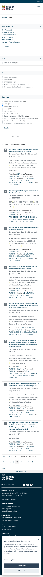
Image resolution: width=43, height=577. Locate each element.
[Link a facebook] (24, 485)
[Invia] (18, 136)
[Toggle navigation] (38, 7)
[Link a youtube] (31, 485)
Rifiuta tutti (21, 571)
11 (21, 462)
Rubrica (13, 499)
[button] (21, 26)
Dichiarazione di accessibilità (11, 518)
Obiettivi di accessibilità (10, 520)
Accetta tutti (21, 566)
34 (29, 462)
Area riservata (9, 484)
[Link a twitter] (27, 485)
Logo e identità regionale (10, 511)
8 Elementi (8, 457)
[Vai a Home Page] (8, 7)
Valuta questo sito (21, 471)
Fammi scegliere (9, 560)
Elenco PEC (5, 499)
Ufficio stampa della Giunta (11, 506)
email (9, 529)
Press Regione (6, 508)
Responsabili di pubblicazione (11, 536)
